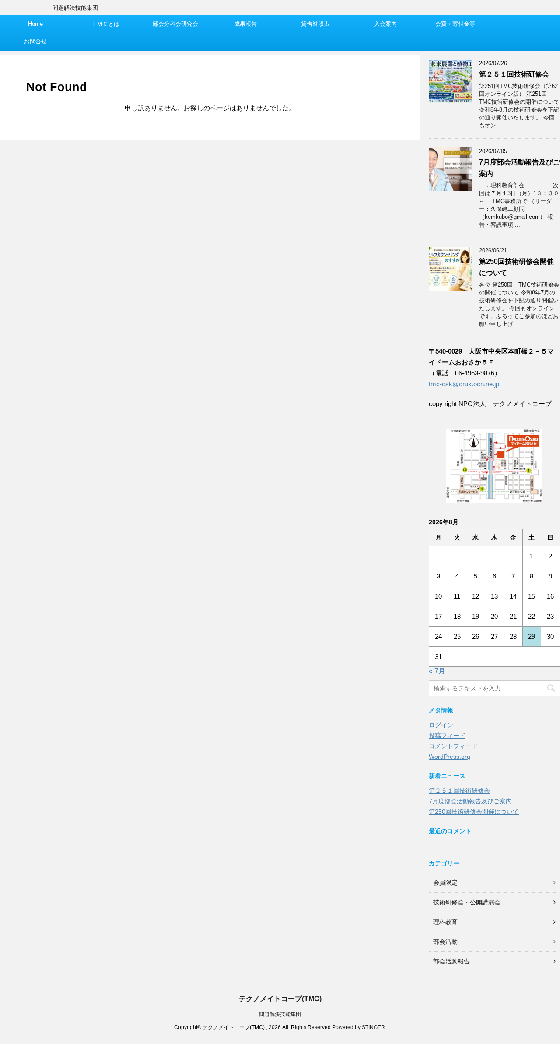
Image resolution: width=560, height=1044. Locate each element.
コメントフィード (453, 746)
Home (35, 24)
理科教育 (445, 921)
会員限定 (445, 882)
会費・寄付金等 (455, 24)
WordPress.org (449, 756)
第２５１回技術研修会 (514, 74)
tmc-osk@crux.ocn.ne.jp (464, 384)
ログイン (441, 725)
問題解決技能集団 (280, 1014)
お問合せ (35, 41)
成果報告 (245, 24)
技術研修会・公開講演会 (466, 902)
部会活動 (445, 941)
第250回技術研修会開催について (474, 811)
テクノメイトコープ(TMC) (280, 998)
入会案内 (385, 24)
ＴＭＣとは (105, 24)
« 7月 (437, 671)
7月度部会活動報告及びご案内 (470, 801)
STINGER (373, 1027)
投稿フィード (447, 735)
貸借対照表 (315, 24)
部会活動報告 (451, 961)
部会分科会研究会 (175, 24)
